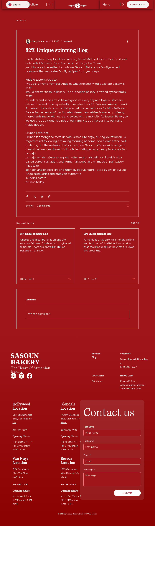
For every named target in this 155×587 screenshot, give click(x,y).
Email (87, 455)
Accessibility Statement (132, 385)
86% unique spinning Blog (97, 234)
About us (96, 353)
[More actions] (127, 41)
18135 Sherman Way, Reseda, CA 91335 (70, 473)
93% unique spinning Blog (34, 234)
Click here (97, 381)
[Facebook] (29, 376)
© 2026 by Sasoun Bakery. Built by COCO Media (77, 514)
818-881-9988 (68, 484)
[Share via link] (49, 196)
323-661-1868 (20, 430)
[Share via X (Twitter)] (34, 196)
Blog (94, 357)
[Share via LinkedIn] (41, 196)
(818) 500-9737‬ (128, 367)
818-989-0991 (20, 484)
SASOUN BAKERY (25, 359)
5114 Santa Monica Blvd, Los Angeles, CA (22, 419)
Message (89, 469)
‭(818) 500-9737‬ (69, 430)
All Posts (21, 20)
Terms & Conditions (130, 388)
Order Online (98, 375)
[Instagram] (21, 376)
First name (88, 427)
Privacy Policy (127, 381)
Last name (88, 441)
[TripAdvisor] (13, 376)
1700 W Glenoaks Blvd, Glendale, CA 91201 (70, 419)
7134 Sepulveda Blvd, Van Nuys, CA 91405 (21, 473)
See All (135, 222)
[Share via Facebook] (27, 196)
